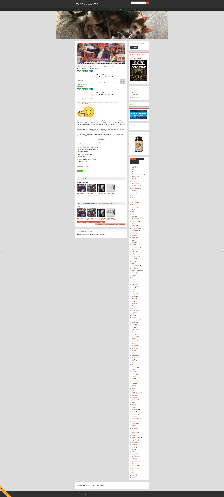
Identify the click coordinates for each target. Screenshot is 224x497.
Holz (133, 289)
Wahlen (133, 449)
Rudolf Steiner (135, 409)
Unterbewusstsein (136, 437)
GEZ (133, 277)
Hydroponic (134, 293)
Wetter (133, 463)
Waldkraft (134, 453)
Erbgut (133, 244)
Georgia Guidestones (136, 270)
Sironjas (133, 416)
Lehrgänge (134, 338)
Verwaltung (134, 444)
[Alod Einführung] (138, 80)
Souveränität (134, 420)
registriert (112, 134)
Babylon (133, 197)
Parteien (134, 385)
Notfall (133, 376)
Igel (132, 294)
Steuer (133, 425)
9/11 (133, 169)
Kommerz (134, 320)
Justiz (133, 301)
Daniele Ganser (135, 230)
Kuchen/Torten (135, 329)
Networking (134, 371)
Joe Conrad (134, 300)
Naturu (133, 369)
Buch (133, 216)
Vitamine (134, 447)
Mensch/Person (135, 355)
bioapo (133, 206)
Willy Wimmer (135, 465)
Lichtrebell (134, 341)
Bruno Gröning (135, 214)
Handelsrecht (135, 284)
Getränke (134, 275)
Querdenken (134, 397)
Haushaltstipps (135, 286)
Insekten (134, 298)
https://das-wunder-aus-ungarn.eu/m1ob (104, 178)
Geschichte (134, 272)
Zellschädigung (135, 474)
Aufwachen (134, 190)
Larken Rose (134, 334)
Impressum (134, 9)
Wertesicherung (135, 461)
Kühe (133, 331)
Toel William (134, 432)
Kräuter (133, 324)
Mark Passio (134, 345)
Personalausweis (135, 387)
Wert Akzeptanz (135, 460)
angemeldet (119, 134)
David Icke (134, 232)
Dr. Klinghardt (135, 237)
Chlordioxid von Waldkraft (84, 166)
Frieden (133, 258)
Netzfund (134, 373)
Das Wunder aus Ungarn (88, 3)
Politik (133, 390)
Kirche (133, 314)
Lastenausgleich (135, 336)
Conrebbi (134, 223)
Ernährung (134, 246)
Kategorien (133, 158)
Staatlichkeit (134, 423)
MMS (133, 362)
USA (133, 439)
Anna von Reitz (135, 185)
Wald (133, 451)
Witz (133, 467)
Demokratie (134, 233)
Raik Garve (134, 399)
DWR (133, 240)
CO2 (133, 220)
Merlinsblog (134, 357)
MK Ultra (134, 360)
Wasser (133, 458)
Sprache (133, 421)
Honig (133, 291)
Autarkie (134, 194)
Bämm (133, 199)
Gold (133, 281)
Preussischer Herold (136, 392)
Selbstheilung (135, 414)
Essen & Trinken (135, 247)
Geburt (133, 263)
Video (133, 446)
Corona (133, 225)
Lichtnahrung (135, 340)
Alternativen (134, 180)
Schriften (134, 411)
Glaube (133, 279)
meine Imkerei (135, 352)
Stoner (133, 427)
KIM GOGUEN (135, 310)
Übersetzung (135, 434)
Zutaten (133, 477)
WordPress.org (135, 97)
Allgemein (134, 176)
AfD (132, 171)
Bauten (133, 200)
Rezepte (134, 406)
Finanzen (134, 251)
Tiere (133, 430)
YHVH (133, 470)
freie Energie (135, 256)
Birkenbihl (134, 207)
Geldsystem (134, 267)
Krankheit (134, 322)
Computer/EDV (135, 221)
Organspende (135, 381)
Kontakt (142, 9)
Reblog (133, 400)
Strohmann (134, 428)
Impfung (134, 296)
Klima (133, 317)
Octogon (134, 380)
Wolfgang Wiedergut (136, 468)
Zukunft (133, 475)
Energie (133, 242)
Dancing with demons (82, 68)
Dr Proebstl (134, 235)
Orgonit (133, 383)
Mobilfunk (134, 364)
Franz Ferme (134, 254)
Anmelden (134, 92)
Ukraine (133, 435)
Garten (133, 260)
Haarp (133, 282)
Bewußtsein (134, 202)
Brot (133, 213)
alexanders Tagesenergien (138, 174)
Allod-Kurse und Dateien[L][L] (114, 9)
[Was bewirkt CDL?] (88, 149)
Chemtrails (134, 218)
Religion (133, 402)
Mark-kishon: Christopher (137, 347)
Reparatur (134, 404)
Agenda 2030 (135, 173)
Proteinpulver (135, 395)
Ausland (133, 192)
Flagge (133, 253)
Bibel (133, 204)
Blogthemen (94, 9)
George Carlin (135, 268)
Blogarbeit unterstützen (82, 9)
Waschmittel (134, 454)
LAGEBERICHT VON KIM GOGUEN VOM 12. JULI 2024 (91, 222)
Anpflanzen (134, 187)
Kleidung (134, 315)
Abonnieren (134, 47)
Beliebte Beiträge (140, 158)
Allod (133, 178)
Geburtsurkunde (135, 265)
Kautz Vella (134, 307)
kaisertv (133, 305)
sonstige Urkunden (136, 418)
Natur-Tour (134, 367)
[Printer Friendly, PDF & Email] (80, 86)
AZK (133, 195)
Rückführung (135, 407)
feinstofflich (134, 249)
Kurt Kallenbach (135, 333)
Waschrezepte (135, 456)
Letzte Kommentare (135, 163)
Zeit (132, 472)
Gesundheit (134, 274)
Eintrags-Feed (135, 94)
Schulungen (134, 413)
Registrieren (134, 90)
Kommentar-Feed (136, 96)
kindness (134, 312)
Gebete (133, 261)
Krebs (133, 326)
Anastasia (134, 181)
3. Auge (133, 166)
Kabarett (134, 303)
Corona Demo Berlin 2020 (138, 227)
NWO (133, 378)
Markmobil (134, 348)
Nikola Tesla (134, 374)
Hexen (133, 287)
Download (102, 9)
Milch (133, 359)
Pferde (133, 388)
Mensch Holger (135, 354)
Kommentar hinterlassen (94, 68)
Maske (133, 350)
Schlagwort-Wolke (134, 160)
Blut (133, 209)
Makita (133, 343)
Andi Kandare (135, 183)
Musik (133, 366)
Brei (133, 211)
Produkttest (134, 394)
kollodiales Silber (135, 319)
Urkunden (126, 9)
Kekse (133, 308)
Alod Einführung (135, 59)
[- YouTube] (101, 82)
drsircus (133, 239)
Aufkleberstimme (136, 188)
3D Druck (134, 167)
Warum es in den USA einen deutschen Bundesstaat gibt (109, 224)
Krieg (133, 327)
